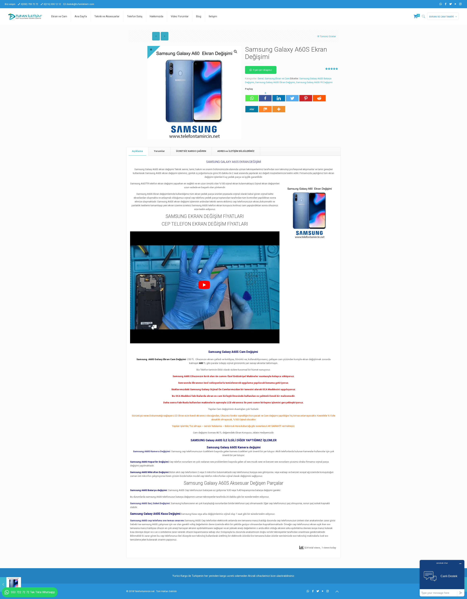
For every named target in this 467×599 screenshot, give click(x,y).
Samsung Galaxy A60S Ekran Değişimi (275, 82)
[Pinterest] (305, 96)
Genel (261, 78)
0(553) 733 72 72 (29, 4)
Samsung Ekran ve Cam (277, 78)
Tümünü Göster (328, 36)
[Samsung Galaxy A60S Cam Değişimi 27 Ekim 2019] (10, 584)
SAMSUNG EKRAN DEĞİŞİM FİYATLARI (205, 216)
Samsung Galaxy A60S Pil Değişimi (314, 82)
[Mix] (265, 107)
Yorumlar (159, 151)
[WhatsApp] (441, 4)
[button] (235, 51)
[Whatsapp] (251, 96)
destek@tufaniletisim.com (80, 4)
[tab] (137, 151)
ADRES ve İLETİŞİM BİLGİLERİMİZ (235, 151)
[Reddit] (319, 96)
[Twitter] (450, 4)
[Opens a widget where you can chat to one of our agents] (442, 578)
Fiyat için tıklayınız (262, 70)
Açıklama (137, 151)
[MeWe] (251, 107)
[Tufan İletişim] (25, 16)
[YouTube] (455, 4)
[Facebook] (445, 4)
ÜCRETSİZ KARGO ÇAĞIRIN (191, 151)
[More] (278, 107)
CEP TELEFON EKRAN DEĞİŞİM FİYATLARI (205, 224)
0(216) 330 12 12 (52, 4)
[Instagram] (460, 4)
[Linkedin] (278, 96)
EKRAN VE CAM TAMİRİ (441, 16)
